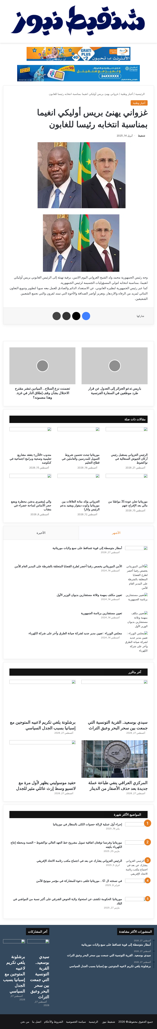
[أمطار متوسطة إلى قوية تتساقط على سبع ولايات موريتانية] (136, 553)
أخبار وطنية (127, 94)
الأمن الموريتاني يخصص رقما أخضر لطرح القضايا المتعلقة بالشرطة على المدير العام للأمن (68, 566)
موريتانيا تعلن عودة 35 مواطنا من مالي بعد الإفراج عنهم (128, 503)
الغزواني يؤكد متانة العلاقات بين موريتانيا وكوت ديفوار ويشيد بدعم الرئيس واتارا (80, 505)
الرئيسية (140, 94)
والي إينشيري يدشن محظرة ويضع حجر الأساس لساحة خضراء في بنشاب (31, 505)
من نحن (24, 1021)
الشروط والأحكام (53, 1021)
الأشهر (116, 533)
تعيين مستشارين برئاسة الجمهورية (101, 613)
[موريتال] (78, 53)
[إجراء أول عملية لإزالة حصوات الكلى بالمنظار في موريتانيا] (136, 830)
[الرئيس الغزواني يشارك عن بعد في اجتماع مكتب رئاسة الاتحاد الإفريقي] (136, 867)
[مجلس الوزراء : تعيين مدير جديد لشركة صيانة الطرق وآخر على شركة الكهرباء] (136, 642)
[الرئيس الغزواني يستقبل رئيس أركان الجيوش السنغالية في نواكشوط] (127, 439)
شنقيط (141, 135)
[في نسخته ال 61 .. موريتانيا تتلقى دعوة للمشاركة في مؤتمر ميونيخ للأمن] (136, 886)
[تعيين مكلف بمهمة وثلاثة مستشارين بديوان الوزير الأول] (136, 600)
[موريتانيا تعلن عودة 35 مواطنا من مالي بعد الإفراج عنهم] (127, 486)
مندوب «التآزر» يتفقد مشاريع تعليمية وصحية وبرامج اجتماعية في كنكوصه (30, 458)
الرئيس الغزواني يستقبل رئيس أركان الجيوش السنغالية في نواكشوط (129, 458)
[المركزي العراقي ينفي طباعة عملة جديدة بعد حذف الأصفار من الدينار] (114, 759)
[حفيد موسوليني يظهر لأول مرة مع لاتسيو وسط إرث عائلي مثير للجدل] (42, 759)
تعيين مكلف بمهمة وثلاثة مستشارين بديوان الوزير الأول (89, 595)
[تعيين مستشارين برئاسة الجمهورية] (136, 619)
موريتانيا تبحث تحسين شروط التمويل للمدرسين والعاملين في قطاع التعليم (81, 458)
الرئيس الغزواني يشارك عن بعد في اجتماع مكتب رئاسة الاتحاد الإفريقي (79, 861)
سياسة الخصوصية (76, 1021)
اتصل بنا (36, 1021)
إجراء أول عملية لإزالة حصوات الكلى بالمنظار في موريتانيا (87, 824)
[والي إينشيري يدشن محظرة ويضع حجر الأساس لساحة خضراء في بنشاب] (30, 486)
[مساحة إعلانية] (78, 73)
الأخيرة (41, 533)
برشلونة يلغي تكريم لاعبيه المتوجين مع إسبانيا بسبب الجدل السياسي (14, 974)
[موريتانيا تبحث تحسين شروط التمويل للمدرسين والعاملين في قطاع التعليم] (78, 439)
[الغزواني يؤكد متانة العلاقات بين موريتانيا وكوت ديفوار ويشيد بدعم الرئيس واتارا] (78, 486)
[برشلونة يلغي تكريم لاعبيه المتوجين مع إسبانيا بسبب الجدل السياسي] (42, 698)
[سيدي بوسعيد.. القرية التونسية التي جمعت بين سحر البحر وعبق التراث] (114, 698)
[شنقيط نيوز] (78, 21)
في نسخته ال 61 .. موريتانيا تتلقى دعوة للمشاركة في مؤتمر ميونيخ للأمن (79, 881)
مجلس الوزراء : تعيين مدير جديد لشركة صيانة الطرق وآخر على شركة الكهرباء (75, 633)
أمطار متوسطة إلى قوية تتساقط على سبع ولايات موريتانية (87, 548)
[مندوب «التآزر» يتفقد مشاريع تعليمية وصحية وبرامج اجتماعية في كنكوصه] (30, 439)
